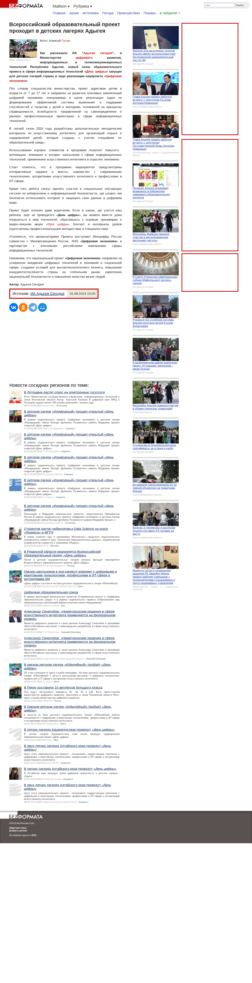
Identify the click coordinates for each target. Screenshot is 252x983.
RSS (34, 835)
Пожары (150, 13)
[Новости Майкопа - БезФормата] (22, 4)
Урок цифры (58, 224)
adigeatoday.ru (23, 60)
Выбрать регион (18, 830)
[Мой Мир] (42, 307)
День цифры (96, 71)
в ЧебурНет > (170, 13)
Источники (90, 13)
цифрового (84, 57)
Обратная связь (18, 828)
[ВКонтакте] (13, 307)
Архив (74, 13)
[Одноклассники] (23, 307)
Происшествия (128, 13)
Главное (59, 13)
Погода (107, 13)
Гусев (66, 40)
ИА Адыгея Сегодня (47, 294)
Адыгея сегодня (98, 53)
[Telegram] (32, 307)
